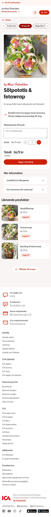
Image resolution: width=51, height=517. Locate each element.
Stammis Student (9, 390)
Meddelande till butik (14, 125)
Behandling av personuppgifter (15, 481)
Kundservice (8, 465)
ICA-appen (6, 364)
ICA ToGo (6, 371)
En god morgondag (10, 459)
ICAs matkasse (8, 341)
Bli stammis (7, 386)
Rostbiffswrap (27, 208)
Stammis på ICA (10, 382)
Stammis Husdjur (9, 394)
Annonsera (6, 440)
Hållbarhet (7, 450)
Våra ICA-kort (7, 402)
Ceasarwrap (26, 227)
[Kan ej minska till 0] (25, 142)
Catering (5, 345)
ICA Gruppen (7, 417)
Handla (5, 332)
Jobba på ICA (7, 443)
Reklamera (6, 470)
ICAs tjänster (8, 359)
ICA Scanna (7, 368)
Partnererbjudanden (10, 398)
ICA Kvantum (7, 428)
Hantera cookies (9, 485)
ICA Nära (6, 421)
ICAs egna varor (9, 413)
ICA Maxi (5, 432)
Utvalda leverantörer (11, 436)
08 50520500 (19, 500)
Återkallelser (7, 474)
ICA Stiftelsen (7, 455)
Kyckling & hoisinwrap (30, 246)
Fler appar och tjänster (11, 375)
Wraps (8, 20)
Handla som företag (10, 352)
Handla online (8, 337)
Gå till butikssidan (12, 2)
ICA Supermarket (9, 424)
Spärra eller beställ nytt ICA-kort (15, 478)
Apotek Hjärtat (8, 349)
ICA (4, 408)
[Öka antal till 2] (39, 142)
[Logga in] (35, 12)
